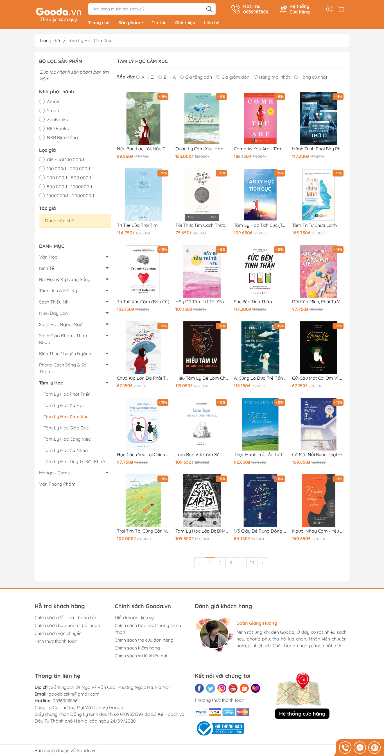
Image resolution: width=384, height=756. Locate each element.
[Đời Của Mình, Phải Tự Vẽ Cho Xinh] (318, 271)
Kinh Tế (46, 268)
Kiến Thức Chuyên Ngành (65, 353)
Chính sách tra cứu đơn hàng (144, 640)
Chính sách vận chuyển (58, 633)
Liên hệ (211, 22)
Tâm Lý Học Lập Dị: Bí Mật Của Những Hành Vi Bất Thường (201, 531)
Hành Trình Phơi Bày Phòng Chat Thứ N (318, 148)
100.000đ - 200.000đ (68, 168)
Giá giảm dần (235, 77)
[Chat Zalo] (374, 747)
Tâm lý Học (51, 383)
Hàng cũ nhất (313, 77)
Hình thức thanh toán (56, 641)
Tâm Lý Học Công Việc (67, 439)
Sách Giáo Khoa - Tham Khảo (64, 339)
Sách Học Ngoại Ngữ (60, 324)
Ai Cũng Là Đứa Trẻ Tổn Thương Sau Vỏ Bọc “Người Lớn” (260, 378)
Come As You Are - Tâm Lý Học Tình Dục (260, 148)
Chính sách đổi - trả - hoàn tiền (66, 617)
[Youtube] (233, 688)
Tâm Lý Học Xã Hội (63, 405)
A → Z (147, 77)
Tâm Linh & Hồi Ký (58, 290)
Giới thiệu (185, 22)
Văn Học (48, 257)
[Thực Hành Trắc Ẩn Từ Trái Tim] (260, 424)
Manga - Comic (55, 473)
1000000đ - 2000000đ (70, 195)
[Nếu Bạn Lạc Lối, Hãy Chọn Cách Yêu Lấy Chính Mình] (143, 118)
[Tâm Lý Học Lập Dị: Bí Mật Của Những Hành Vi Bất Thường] (201, 500)
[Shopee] (244, 688)
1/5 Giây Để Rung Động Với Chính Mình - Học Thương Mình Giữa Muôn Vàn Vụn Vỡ (260, 531)
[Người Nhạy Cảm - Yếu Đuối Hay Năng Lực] (318, 500)
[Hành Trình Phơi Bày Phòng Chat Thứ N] (318, 118)
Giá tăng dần (198, 77)
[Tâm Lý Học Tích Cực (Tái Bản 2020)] (260, 194)
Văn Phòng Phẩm (57, 484)
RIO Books (58, 128)
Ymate (53, 110)
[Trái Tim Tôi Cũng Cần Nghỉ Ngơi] (143, 500)
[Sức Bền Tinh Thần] (260, 271)
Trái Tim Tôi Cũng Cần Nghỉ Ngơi (143, 531)
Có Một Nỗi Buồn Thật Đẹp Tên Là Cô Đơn (318, 454)
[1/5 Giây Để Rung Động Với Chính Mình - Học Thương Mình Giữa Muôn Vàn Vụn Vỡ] (260, 500)
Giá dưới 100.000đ (65, 159)
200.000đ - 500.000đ (69, 177)
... (241, 562)
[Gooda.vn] (58, 14)
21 (252, 562)
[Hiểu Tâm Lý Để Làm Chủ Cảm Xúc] (201, 347)
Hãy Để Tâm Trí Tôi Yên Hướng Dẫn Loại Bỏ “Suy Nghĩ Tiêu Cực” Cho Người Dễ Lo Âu (201, 301)
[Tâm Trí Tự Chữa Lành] (318, 194)
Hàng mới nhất (274, 77)
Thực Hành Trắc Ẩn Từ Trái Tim (260, 454)
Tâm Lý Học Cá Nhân (66, 450)
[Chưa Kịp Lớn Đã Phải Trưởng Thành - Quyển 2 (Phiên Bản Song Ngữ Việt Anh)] (143, 347)
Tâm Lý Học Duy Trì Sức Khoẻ (74, 461)
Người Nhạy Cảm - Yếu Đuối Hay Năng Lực (318, 531)
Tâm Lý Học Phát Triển (67, 394)
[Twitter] (210, 688)
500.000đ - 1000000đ (69, 186)
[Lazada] (255, 688)
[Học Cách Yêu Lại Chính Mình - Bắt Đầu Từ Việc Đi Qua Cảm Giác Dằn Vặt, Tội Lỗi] (143, 424)
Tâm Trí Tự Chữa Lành (314, 225)
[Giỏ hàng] (342, 9)
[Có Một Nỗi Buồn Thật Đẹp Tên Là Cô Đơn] (318, 424)
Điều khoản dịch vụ (134, 617)
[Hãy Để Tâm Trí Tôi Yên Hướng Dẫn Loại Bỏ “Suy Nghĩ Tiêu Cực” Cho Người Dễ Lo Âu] (201, 271)
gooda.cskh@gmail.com (74, 694)
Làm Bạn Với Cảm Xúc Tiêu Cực (201, 454)
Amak (53, 101)
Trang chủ (98, 22)
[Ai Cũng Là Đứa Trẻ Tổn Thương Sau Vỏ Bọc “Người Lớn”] (260, 347)
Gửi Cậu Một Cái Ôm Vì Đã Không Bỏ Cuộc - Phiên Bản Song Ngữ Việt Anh (318, 378)
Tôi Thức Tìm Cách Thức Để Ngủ (201, 225)
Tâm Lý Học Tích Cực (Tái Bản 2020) (260, 225)
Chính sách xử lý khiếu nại (141, 655)
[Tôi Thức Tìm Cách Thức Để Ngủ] (201, 194)
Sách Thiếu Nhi (54, 302)
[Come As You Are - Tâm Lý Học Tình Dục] (260, 118)
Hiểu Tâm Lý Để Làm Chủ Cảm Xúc (201, 378)
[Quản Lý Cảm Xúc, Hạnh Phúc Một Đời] (201, 118)
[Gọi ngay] (345, 747)
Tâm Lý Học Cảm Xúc (66, 416)
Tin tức (159, 22)
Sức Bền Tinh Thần (253, 301)
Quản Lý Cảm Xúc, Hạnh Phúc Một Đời (201, 148)
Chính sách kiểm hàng (137, 648)
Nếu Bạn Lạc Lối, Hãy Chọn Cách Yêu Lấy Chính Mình (143, 148)
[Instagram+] (221, 688)
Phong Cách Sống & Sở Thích (63, 368)
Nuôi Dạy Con (53, 313)
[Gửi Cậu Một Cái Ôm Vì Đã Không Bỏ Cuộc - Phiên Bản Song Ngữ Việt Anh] (318, 347)
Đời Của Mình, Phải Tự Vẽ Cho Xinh (318, 301)
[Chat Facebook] (360, 747)
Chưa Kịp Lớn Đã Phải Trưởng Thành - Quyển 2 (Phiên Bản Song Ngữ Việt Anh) (143, 378)
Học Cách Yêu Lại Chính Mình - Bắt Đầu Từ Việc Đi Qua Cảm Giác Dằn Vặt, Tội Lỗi (143, 454)
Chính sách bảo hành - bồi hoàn (67, 625)
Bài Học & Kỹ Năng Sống (65, 279)
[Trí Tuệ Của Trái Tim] (143, 194)
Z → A (169, 77)
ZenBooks (57, 119)
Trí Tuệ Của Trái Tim (137, 225)
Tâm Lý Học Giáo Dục (66, 428)
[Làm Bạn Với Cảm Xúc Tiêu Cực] (201, 424)
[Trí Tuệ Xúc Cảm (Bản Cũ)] (143, 271)
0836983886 (65, 700)
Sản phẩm (129, 22)
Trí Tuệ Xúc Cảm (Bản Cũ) (143, 301)
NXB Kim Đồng (62, 137)
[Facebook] (199, 688)
